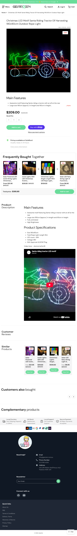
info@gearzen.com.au (46, 457)
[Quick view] (31, 355)
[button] (6, 7)
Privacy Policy (6, 523)
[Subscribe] (58, 481)
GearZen (41, 533)
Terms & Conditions (8, 513)
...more (68, 105)
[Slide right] (73, 396)
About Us (5, 507)
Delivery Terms (7, 516)
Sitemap (5, 526)
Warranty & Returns (8, 520)
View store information (18, 147)
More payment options (36, 132)
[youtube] (24, 495)
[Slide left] (69, 396)
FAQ (3, 510)
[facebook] (18, 495)
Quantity (9, 116)
